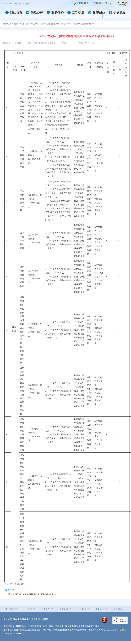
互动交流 (78, 12)
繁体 (107, 3)
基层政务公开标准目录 (84, 24)
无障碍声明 (97, 3)
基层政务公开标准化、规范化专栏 (56, 24)
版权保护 (26, 619)
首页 (16, 24)
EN (112, 3)
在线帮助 (45, 619)
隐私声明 (35, 619)
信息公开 (37, 12)
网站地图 (7, 619)
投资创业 (99, 12)
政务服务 (58, 12)
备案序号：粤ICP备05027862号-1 (104, 630)
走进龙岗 (119, 12)
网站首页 (16, 12)
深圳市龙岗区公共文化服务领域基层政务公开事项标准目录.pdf (31, 594)
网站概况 (17, 619)
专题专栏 (35, 24)
